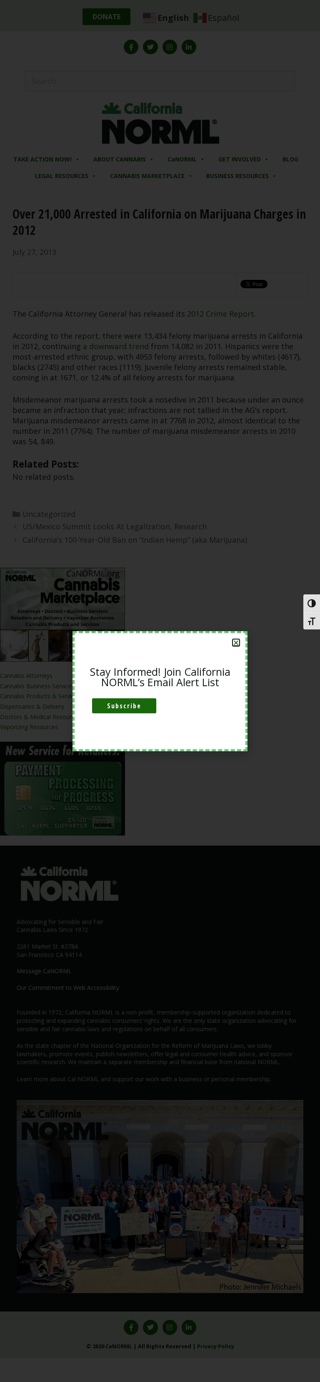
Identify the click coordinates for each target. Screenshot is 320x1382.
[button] (236, 642)
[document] (160, 691)
